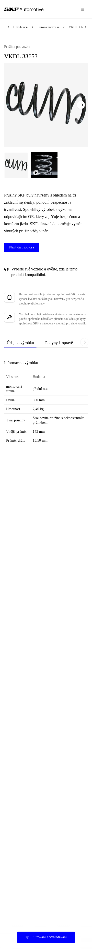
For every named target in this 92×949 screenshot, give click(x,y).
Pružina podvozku (49, 27)
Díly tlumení (20, 27)
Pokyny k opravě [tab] (59, 343)
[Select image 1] (16, 165)
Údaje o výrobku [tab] (20, 343)
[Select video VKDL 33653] (44, 165)
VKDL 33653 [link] (77, 27)
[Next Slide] (81, 105)
